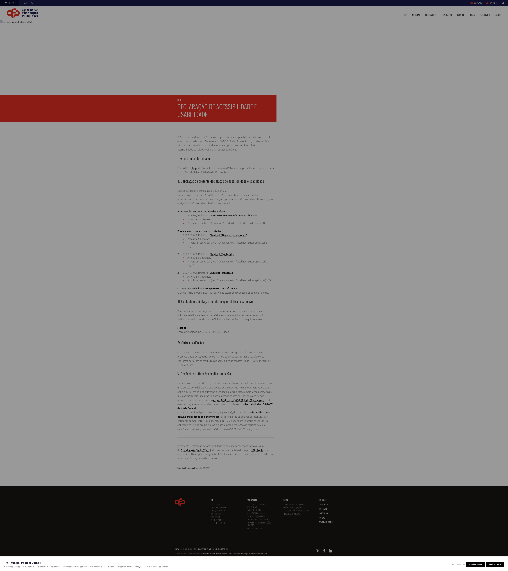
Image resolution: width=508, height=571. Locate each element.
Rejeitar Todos (475, 564)
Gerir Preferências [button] (458, 564)
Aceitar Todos (495, 564)
